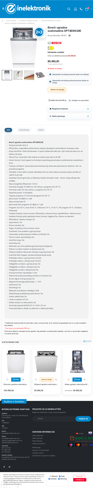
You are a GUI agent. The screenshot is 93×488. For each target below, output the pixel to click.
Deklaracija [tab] (24, 130)
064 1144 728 (6, 448)
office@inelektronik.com (10, 443)
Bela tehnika (11, 21)
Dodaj (17, 379)
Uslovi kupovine (37, 435)
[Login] (75, 9)
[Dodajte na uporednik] (23, 380)
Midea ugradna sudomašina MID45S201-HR (77, 384)
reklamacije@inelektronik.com (12, 441)
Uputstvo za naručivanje (40, 450)
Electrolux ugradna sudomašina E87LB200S (16, 384)
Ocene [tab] (40, 130)
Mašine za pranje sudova (28, 21)
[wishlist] (7, 379)
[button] (68, 9)
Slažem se (80, 480)
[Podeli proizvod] (69, 35)
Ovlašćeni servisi (37, 453)
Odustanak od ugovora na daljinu (43, 456)
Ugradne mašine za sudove (51, 21)
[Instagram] (9, 467)
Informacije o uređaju (56, 52)
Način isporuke (37, 438)
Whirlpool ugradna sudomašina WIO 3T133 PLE (46, 384)
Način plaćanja (58, 116)
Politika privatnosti (38, 444)
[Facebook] (4, 467)
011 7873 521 (6, 452)
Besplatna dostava (60, 109)
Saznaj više (79, 476)
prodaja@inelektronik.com (11, 433)
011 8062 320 (6, 450)
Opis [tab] (8, 130)
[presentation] (5, 47)
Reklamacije (36, 447)
